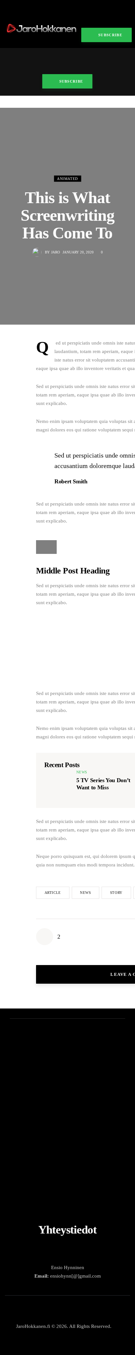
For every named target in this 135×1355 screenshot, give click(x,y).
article (53, 893)
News (81, 772)
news (85, 893)
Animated (67, 179)
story (116, 893)
